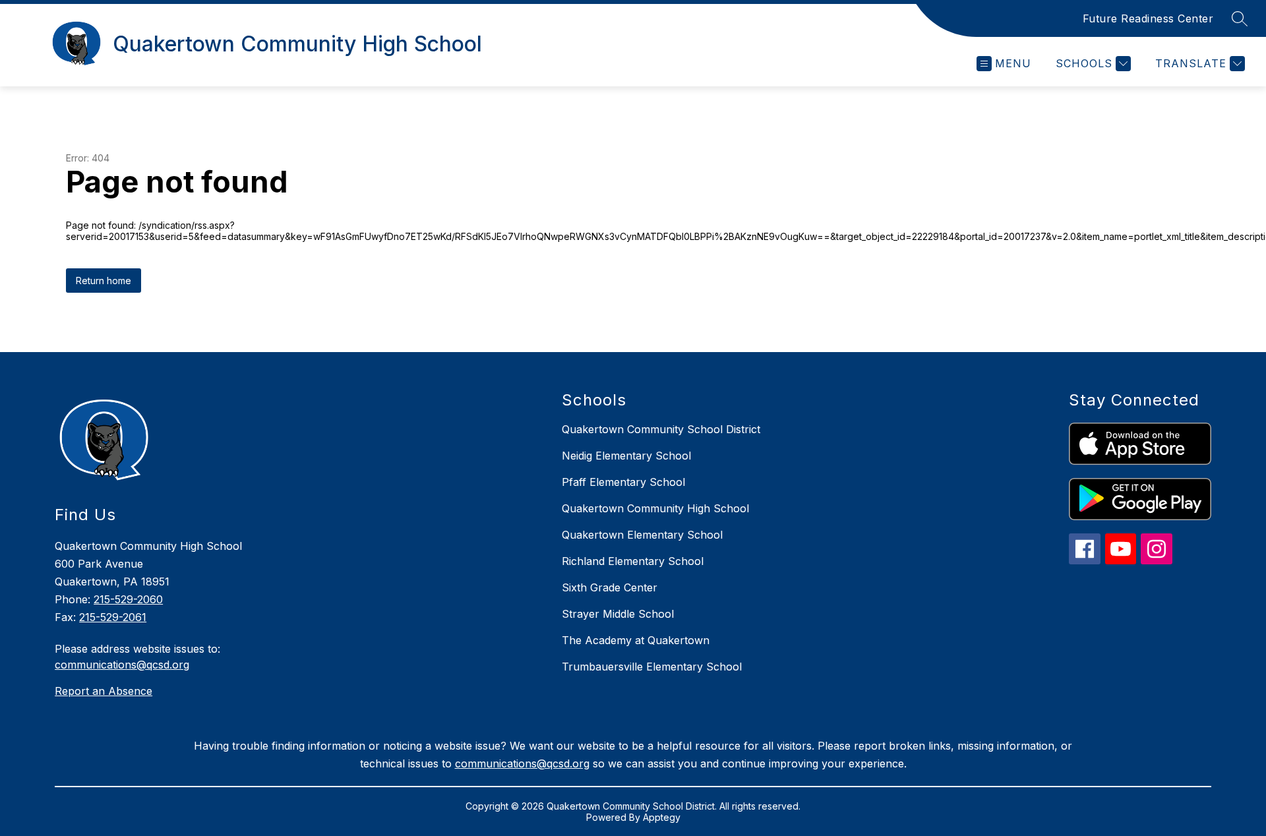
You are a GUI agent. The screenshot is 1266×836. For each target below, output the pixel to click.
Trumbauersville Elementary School (652, 666)
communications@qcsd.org (122, 664)
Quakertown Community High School (655, 508)
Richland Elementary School (633, 561)
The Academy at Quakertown (635, 640)
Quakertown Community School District (661, 429)
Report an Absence (103, 691)
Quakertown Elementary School (642, 534)
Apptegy (661, 817)
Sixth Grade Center (609, 587)
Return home (103, 280)
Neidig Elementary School (626, 455)
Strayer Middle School (618, 613)
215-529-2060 (128, 599)
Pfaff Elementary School (623, 482)
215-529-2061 (112, 617)
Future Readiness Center (1148, 18)
